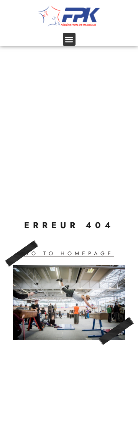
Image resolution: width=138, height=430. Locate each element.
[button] (69, 39)
